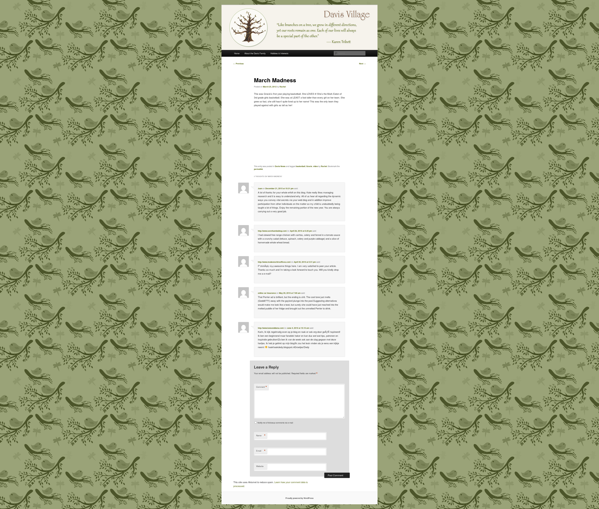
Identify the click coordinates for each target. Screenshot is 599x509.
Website (259, 466)
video (315, 166)
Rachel (283, 86)
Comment (261, 386)
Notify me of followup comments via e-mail (275, 422)
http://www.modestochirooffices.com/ (274, 262)
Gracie (309, 166)
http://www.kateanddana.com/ (271, 328)
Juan (260, 188)
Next (362, 63)
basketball (300, 166)
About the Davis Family (255, 53)
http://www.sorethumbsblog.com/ (272, 230)
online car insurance (267, 293)
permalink (258, 169)
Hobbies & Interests (279, 53)
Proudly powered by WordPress (299, 498)
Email (260, 450)
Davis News (280, 166)
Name (260, 435)
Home (236, 53)
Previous (238, 63)
